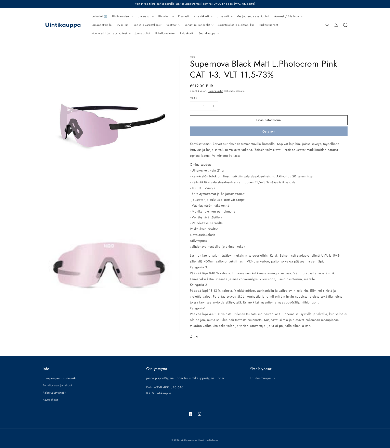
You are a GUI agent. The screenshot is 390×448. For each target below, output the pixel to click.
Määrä (193, 98)
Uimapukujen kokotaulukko (60, 378)
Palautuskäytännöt (54, 393)
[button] (122, 16)
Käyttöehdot (50, 400)
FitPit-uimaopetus (262, 378)
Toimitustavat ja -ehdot (57, 385)
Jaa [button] (196, 336)
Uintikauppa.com (189, 440)
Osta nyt (268, 131)
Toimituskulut (215, 91)
